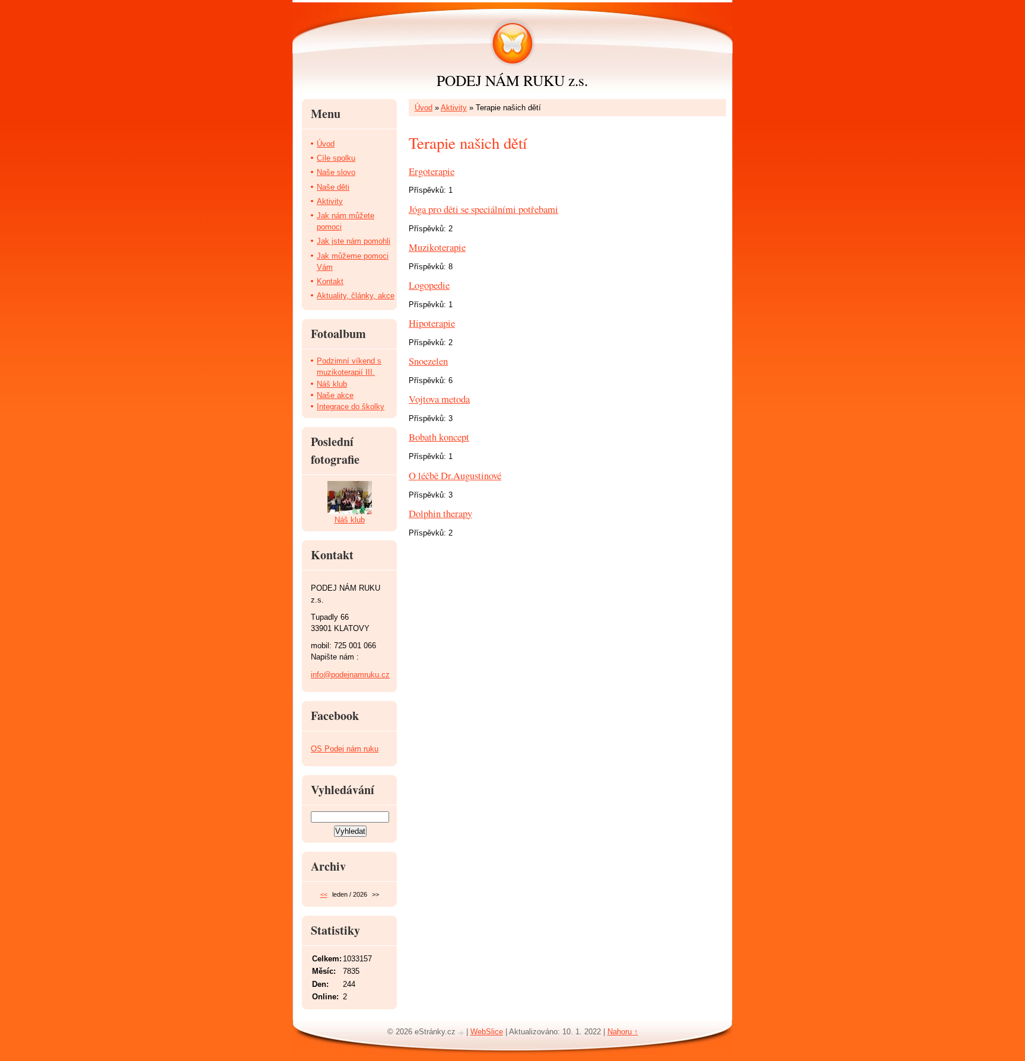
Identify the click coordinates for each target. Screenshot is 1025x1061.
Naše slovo (336, 172)
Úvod (423, 107)
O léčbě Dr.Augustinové (455, 475)
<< (323, 894)
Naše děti (333, 187)
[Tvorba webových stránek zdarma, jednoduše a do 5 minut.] (462, 1032)
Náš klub (332, 384)
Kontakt (330, 281)
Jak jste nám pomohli (353, 241)
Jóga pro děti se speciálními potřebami (483, 209)
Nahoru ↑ (622, 1031)
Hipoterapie (432, 323)
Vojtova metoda (439, 399)
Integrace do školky (350, 406)
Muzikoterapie (437, 247)
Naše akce (335, 395)
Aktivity (454, 107)
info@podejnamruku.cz (350, 674)
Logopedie (429, 285)
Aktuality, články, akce (355, 295)
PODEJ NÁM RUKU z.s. (512, 80)
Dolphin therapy (440, 513)
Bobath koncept (439, 437)
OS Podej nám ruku (344, 748)
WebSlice (486, 1031)
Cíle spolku (336, 158)
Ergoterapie (431, 171)
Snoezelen (428, 361)
